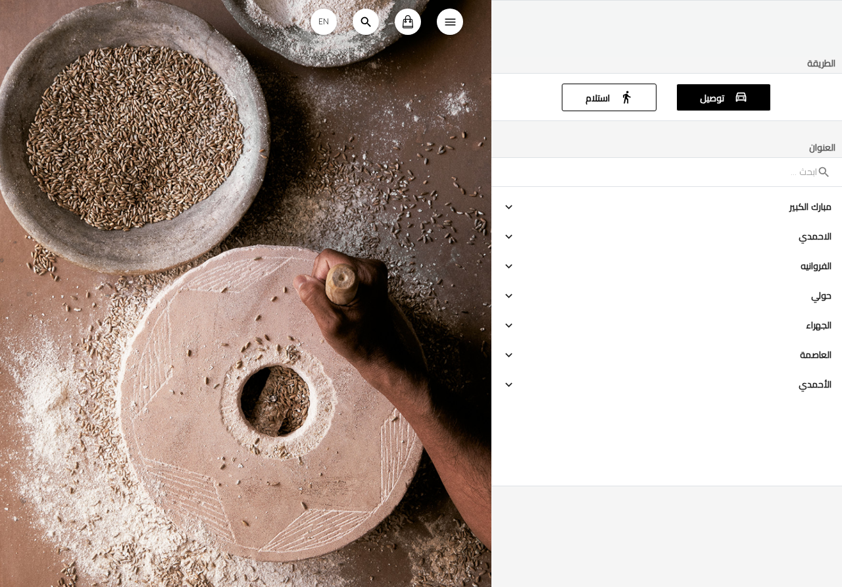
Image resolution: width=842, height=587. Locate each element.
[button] (666, 207)
